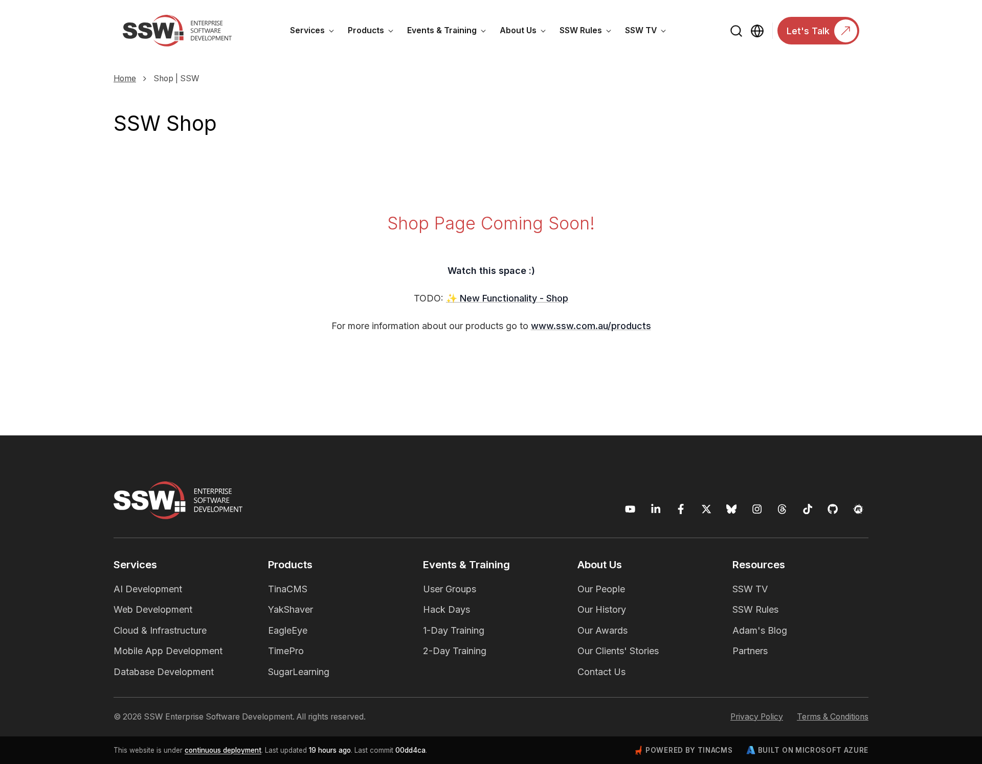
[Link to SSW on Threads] (782, 509)
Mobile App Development (168, 650)
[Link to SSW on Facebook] (681, 509)
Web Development (153, 609)
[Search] (736, 30)
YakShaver (290, 609)
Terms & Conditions (832, 717)
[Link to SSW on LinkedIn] (655, 509)
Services (315, 32)
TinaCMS (287, 589)
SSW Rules (589, 32)
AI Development (148, 589)
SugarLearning (298, 671)
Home (125, 78)
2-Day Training (454, 650)
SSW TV (649, 32)
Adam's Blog (759, 630)
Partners (750, 650)
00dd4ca (410, 750)
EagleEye (287, 630)
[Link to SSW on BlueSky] (731, 509)
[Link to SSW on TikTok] (807, 509)
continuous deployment (223, 750)
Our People (601, 589)
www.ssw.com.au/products (591, 325)
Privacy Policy (756, 717)
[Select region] (757, 30)
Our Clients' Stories (618, 650)
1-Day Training (453, 630)
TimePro (286, 650)
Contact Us (601, 671)
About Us (526, 32)
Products (374, 32)
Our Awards (602, 630)
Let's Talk (808, 31)
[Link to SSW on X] (706, 509)
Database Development (164, 671)
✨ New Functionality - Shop (507, 298)
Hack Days (446, 609)
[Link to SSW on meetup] (858, 509)
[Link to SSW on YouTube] (630, 509)
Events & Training (450, 32)
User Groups (449, 589)
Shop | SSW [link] (176, 78)
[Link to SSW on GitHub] (832, 509)
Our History (601, 609)
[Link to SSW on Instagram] (757, 509)
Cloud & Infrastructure (160, 630)
